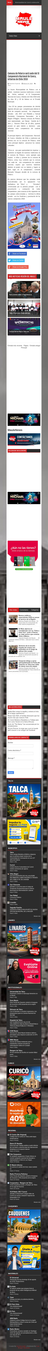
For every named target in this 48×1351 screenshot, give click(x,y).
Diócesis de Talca (16, 1009)
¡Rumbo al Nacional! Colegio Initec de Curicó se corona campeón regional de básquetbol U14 (22, 1195)
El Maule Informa (16, 1165)
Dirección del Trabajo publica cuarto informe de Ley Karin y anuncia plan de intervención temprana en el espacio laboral (24, 1147)
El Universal (14, 1278)
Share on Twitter (18, 260)
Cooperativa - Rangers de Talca (21, 1183)
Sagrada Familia (16, 907)
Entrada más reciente (15, 345)
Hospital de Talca (16, 1020)
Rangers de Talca (16, 1050)
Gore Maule (14, 1000)
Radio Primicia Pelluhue (18, 1174)
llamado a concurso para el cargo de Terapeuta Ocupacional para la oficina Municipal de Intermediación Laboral (22, 888)
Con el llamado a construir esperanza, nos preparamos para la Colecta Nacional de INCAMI (23, 1013)
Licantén (13, 902)
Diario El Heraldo (16, 1143)
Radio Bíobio (14, 1329)
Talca (9, 85)
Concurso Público (15, 897)
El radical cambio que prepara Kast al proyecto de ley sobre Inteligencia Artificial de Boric (23, 1290)
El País (12, 1311)
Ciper (12, 1297)
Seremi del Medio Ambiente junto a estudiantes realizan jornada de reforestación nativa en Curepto (21, 1043)
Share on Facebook (19, 254)
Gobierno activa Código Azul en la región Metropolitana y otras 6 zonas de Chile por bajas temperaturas (23, 1322)
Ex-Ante (12, 1286)
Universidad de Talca (17, 992)
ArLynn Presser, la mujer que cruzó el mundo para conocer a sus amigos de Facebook (23, 729)
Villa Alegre (14, 874)
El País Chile (14, 1304)
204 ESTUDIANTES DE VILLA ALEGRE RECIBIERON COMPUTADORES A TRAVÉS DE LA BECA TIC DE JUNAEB (24, 877)
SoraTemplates (21, 1346)
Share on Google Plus (20, 267)
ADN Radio (14, 1318)
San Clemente (15, 885)
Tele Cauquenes (15, 1154)
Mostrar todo (37, 916)
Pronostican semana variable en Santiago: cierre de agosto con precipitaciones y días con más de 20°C (23, 1333)
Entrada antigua (35, 345)
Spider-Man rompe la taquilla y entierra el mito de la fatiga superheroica (23, 712)
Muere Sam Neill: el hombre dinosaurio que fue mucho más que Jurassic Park (23, 717)
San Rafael (14, 895)
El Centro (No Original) (18, 1135)
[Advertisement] (24, 55)
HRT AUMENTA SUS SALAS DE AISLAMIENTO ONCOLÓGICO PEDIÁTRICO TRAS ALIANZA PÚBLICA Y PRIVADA (24, 1024)
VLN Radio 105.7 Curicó (18, 1192)
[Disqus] (24, 381)
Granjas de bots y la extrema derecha (22, 1299)
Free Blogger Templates (28, 1347)
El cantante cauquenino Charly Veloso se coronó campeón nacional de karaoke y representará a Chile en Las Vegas (23, 1158)
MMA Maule (14, 1040)
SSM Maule (14, 1031)
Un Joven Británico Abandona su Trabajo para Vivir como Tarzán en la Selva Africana (23, 721)
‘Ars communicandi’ (16, 1306)
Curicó (12, 865)
